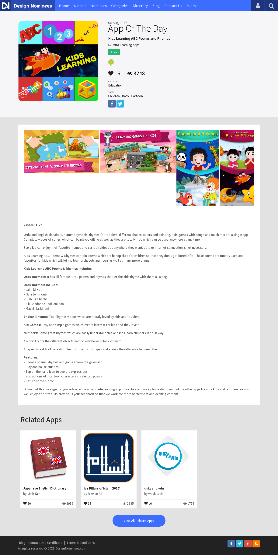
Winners (79, 5)
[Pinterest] (248, 543)
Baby (125, 96)
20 (29, 503)
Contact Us (173, 5)
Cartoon (137, 96)
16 (116, 71)
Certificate (54, 542)
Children (114, 96)
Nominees (99, 5)
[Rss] (256, 543)
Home (64, 5)
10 (150, 503)
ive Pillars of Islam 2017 (102, 488)
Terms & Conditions (81, 542)
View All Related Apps (139, 520)
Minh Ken (33, 493)
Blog (156, 5)
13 (89, 503)
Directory (140, 5)
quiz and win (154, 488)
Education (115, 85)
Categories (119, 5)
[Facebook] (231, 543)
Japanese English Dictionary (44, 488)
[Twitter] (239, 543)
